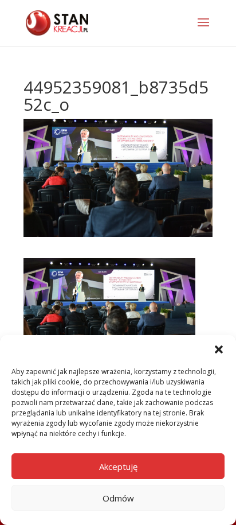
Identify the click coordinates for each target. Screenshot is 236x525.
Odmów (118, 498)
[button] (219, 349)
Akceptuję (118, 466)
